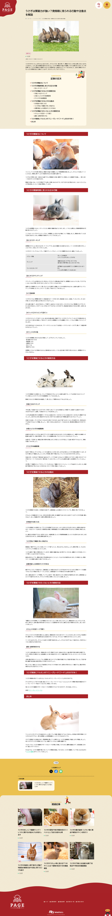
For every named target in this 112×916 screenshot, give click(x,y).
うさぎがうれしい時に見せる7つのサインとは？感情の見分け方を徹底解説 (56, 866)
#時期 (56, 762)
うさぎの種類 (29, 751)
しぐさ (46, 826)
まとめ (33, 121)
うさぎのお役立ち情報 (36, 18)
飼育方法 (28, 53)
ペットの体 (73, 826)
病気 (72, 859)
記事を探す (54, 901)
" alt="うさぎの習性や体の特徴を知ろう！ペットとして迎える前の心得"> (56, 824)
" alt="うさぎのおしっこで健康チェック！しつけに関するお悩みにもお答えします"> (30, 824)
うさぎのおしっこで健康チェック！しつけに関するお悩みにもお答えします (43, 784)
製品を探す (62, 901)
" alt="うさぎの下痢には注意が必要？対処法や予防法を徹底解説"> (82, 857)
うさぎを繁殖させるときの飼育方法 (43, 91)
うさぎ (28, 56)
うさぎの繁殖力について (39, 83)
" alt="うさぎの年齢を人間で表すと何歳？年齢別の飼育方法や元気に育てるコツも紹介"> (30, 858)
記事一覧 (29, 18)
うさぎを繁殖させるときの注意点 (42, 101)
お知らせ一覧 (71, 901)
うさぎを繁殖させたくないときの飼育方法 (45, 111)
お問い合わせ (80, 901)
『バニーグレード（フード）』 (35, 690)
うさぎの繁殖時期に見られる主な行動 (44, 86)
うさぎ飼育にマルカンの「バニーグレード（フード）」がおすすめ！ (52, 118)
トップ (46, 901)
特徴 (20, 861)
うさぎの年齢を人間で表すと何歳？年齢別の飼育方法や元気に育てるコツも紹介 (30, 867)
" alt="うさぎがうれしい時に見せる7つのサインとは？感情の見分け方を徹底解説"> (55, 857)
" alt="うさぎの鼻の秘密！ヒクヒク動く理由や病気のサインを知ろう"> (82, 824)
